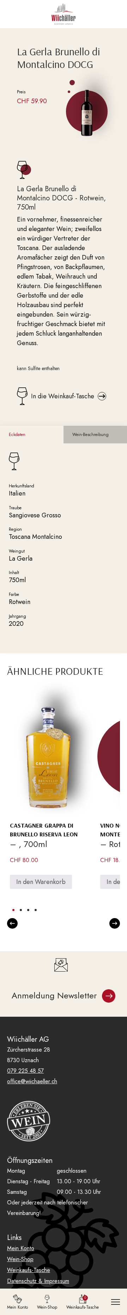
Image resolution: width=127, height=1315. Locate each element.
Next (114, 923)
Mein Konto (20, 1248)
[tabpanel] (46, 797)
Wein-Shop (20, 1259)
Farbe (14, 594)
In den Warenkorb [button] (41, 881)
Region (15, 529)
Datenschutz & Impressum (38, 1281)
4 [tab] (36, 910)
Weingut (17, 551)
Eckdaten (17, 434)
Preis (21, 92)
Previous (12, 923)
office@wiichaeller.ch (32, 1081)
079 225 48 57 (25, 1071)
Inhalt (14, 572)
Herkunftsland (21, 486)
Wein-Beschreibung (90, 434)
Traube (15, 508)
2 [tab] (21, 910)
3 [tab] (28, 910)
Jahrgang (17, 616)
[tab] (32, 434)
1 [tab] (13, 910)
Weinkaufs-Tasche (28, 1270)
